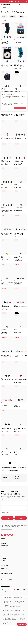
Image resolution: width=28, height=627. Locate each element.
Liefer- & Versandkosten (5, 560)
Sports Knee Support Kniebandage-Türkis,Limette (20, 66)
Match (15, 89)
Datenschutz (4, 104)
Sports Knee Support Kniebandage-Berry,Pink (6, 162)
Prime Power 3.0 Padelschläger (20, 209)
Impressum (15, 582)
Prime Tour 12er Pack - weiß (20, 138)
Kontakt (2, 556)
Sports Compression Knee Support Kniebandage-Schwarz (6, 116)
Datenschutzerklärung (5, 582)
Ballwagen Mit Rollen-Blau (19, 114)
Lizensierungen (3, 571)
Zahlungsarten (3, 558)
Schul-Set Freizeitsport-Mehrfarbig (19, 258)
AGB (11, 582)
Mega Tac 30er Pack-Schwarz (20, 306)
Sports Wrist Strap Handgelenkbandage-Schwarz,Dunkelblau (5, 308)
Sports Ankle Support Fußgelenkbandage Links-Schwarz (19, 163)
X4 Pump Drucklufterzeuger (6, 257)
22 (18, 463)
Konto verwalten (4, 547)
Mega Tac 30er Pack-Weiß (19, 41)
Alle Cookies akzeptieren (20, 107)
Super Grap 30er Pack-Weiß (7, 452)
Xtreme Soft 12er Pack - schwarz (6, 429)
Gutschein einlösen (4, 545)
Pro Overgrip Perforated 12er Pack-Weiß (7, 283)
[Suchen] (19, 4)
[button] (1, 4)
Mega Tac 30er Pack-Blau (6, 233)
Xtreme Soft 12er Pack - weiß (7, 379)
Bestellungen (3, 543)
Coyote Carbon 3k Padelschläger (4, 331)
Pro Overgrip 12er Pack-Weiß (7, 138)
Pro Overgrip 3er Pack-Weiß (6, 404)
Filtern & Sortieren (22, 624)
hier (3, 103)
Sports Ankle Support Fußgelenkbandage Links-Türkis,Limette (6, 210)
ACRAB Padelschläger (18, 330)
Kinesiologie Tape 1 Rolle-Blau (20, 355)
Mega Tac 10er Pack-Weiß (6, 65)
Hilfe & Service (3, 553)
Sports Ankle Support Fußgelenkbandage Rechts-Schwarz (20, 235)
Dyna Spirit (16, 452)
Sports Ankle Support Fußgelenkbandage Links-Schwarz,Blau (6, 357)
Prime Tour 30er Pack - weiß (7, 186)
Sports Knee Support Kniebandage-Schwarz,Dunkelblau (5, 42)
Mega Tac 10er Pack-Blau (19, 186)
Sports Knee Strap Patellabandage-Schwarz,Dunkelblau (18, 283)
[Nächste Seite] (20, 463)
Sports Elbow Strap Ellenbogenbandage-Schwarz (7, 90)
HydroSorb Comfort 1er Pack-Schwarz (20, 405)
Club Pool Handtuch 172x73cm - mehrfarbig (20, 380)
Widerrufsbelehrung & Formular (6, 573)
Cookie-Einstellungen (4, 565)
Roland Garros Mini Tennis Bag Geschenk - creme (20, 429)
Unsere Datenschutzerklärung (6, 528)
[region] (14, 101)
